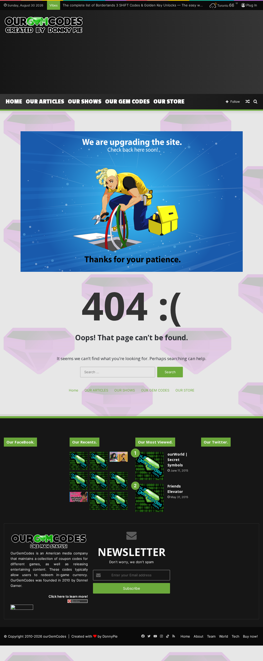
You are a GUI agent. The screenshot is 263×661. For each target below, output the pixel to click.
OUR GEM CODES (127, 101)
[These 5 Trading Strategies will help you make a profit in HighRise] (79, 481)
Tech (235, 636)
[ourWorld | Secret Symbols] (149, 466)
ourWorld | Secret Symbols (177, 459)
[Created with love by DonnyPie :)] (44, 25)
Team (211, 636)
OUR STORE (168, 101)
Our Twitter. (216, 442)
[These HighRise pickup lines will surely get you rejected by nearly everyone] (79, 497)
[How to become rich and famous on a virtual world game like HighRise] (119, 457)
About (198, 636)
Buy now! (250, 636)
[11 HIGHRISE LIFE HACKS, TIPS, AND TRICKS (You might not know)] (99, 461)
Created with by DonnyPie (94, 636)
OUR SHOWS (84, 101)
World (223, 636)
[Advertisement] (177, 51)
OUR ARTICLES (45, 101)
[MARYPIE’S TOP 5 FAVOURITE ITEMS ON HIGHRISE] (119, 501)
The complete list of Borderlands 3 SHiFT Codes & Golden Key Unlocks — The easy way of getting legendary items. (155, 5)
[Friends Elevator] (149, 498)
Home (14, 101)
